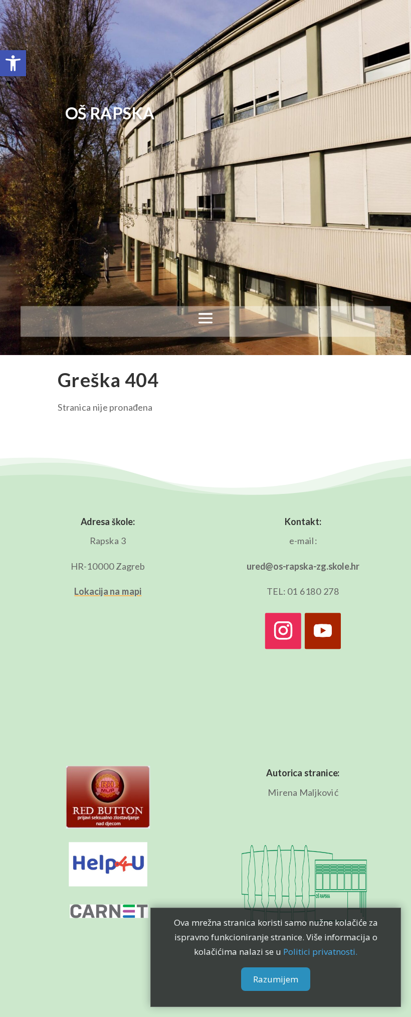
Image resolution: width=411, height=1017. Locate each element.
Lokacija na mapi (107, 591)
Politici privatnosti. (320, 951)
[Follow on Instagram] (283, 631)
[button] (13, 63)
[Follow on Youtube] (323, 631)
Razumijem (275, 979)
